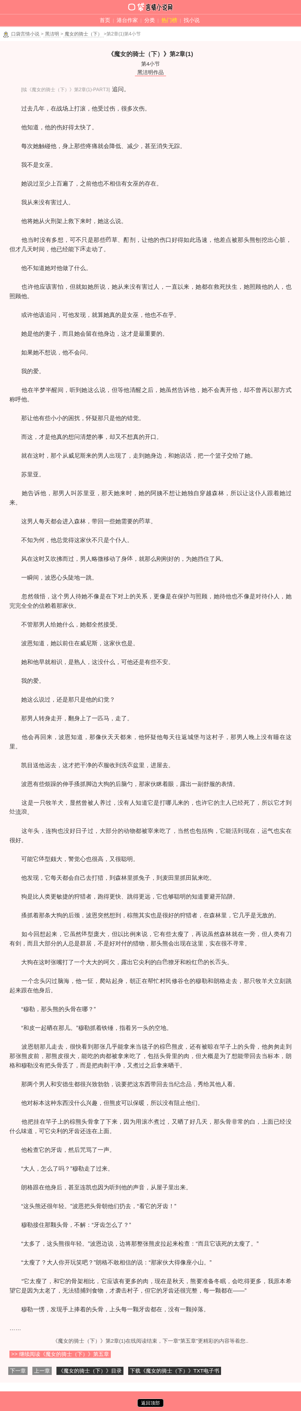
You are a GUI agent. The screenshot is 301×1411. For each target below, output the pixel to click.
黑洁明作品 (150, 72)
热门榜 (169, 20)
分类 (149, 20)
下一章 (18, 1371)
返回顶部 (150, 1402)
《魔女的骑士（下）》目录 (90, 1371)
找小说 (192, 20)
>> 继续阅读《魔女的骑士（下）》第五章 (60, 1354)
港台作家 (127, 20)
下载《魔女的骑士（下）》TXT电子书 (174, 1371)
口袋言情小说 (25, 33)
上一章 (42, 1371)
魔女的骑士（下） (83, 33)
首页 (105, 20)
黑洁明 (52, 33)
